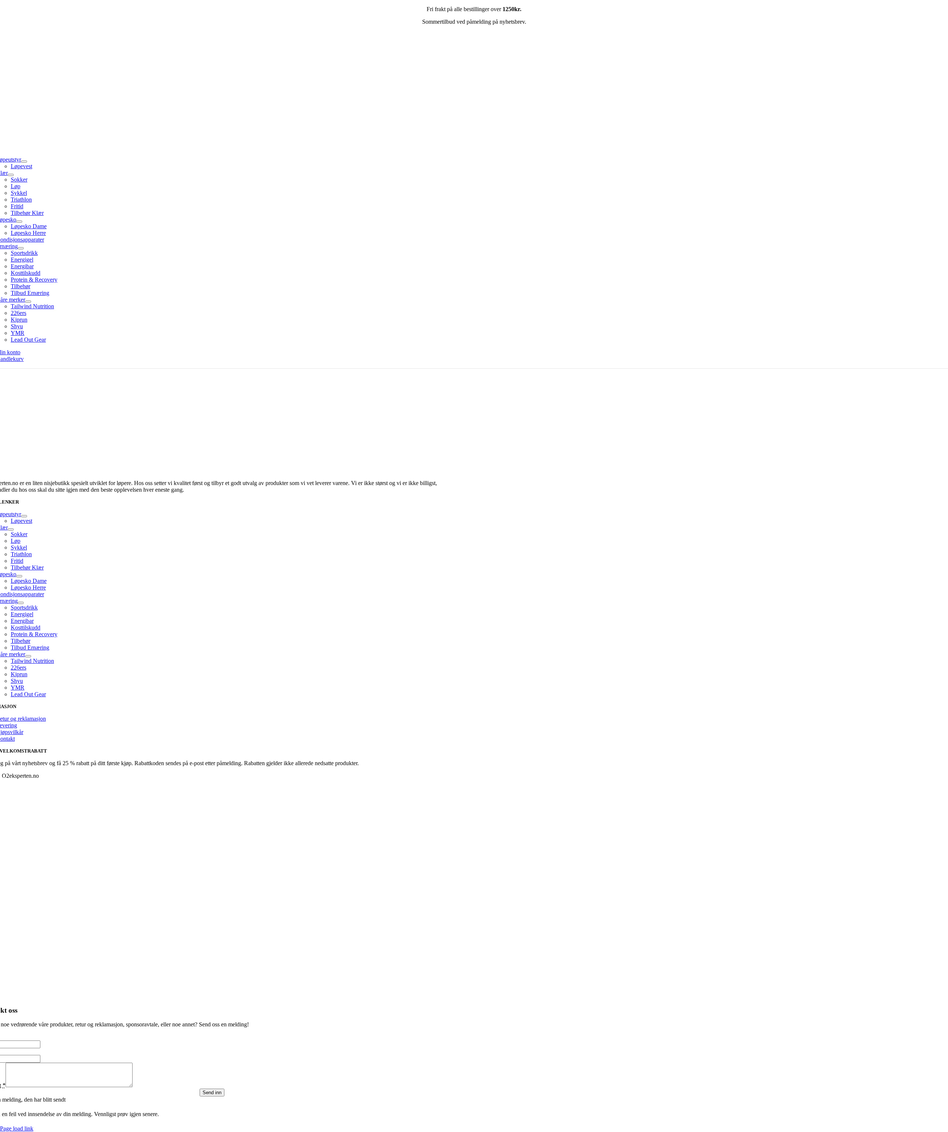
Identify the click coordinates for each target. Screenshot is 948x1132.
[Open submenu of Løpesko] (19, 221)
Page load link (16, 1128)
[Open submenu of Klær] (11, 175)
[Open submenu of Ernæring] (21, 248)
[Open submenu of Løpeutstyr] (24, 161)
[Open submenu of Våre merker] (28, 302)
